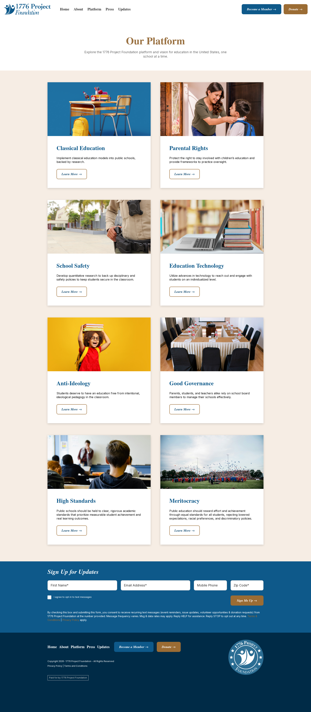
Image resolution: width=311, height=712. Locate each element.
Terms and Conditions (75, 666)
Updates (124, 9)
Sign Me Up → (247, 600)
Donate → (296, 9)
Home (64, 9)
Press (110, 9)
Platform (94, 9)
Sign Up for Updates (73, 571)
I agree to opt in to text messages (73, 596)
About (78, 9)
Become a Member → (261, 9)
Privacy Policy (70, 619)
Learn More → (72, 174)
